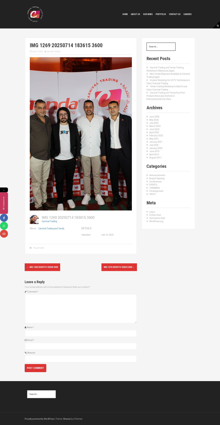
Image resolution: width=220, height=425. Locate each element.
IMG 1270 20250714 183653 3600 (119, 267)
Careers (187, 14)
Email (30, 340)
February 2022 (156, 135)
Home (125, 14)
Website (31, 353)
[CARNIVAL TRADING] (35, 14)
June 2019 (154, 151)
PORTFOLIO (161, 14)
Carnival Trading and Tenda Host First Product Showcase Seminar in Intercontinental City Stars (166, 96)
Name (30, 327)
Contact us (174, 14)
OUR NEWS (148, 14)
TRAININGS (154, 188)
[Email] (4, 234)
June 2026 (154, 117)
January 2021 (155, 142)
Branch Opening (156, 178)
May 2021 (154, 139)
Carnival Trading (53, 51)
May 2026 (154, 120)
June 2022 (154, 129)
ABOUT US (135, 14)
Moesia (66, 419)
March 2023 (155, 126)
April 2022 (154, 132)
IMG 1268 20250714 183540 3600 (42, 267)
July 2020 (153, 145)
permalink (39, 248)
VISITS (152, 194)
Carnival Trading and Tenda (51, 228)
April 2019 (154, 154)
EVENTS (153, 185)
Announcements (157, 175)
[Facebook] (4, 218)
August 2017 (155, 157)
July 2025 (153, 123)
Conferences (155, 181)
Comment (32, 291)
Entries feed (155, 215)
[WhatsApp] (4, 226)
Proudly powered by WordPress (39, 419)
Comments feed (157, 218)
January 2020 (155, 148)
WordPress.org (156, 221)
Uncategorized (156, 191)
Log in (152, 212)
